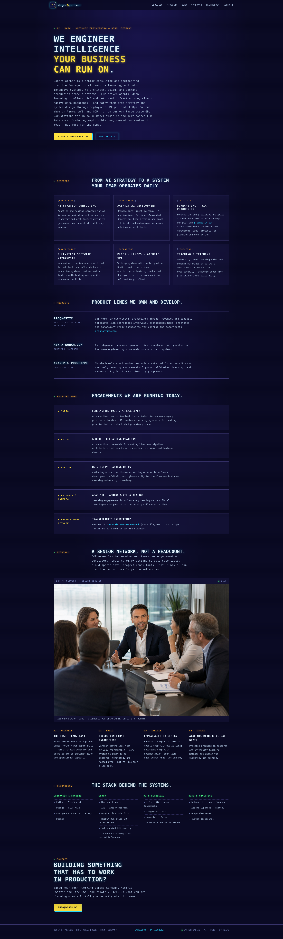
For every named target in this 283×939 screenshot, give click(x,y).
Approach (196, 5)
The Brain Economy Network (123, 524)
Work (184, 5)
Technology (213, 5)
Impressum (140, 930)
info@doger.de (67, 907)
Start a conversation (73, 136)
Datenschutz (157, 930)
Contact (228, 5)
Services (157, 5)
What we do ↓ (107, 136)
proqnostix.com (203, 222)
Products (172, 5)
